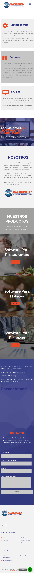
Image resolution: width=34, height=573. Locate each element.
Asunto (3, 468)
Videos (22, 537)
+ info (16, 261)
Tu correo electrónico (8, 460)
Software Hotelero (8, 560)
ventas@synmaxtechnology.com (16, 372)
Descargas (5, 540)
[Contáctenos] (30, 569)
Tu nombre (5, 452)
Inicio (4, 537)
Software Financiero (25, 555)
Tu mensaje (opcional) (8, 476)
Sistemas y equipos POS (25, 541)
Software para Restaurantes (6, 556)
